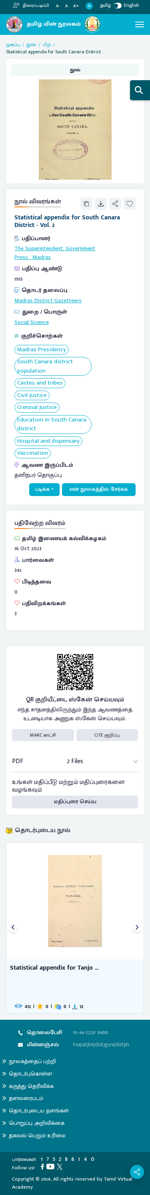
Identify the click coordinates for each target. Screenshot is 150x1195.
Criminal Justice (37, 407)
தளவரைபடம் (26, 1098)
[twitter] (61, 1166)
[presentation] (13, 928)
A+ (76, 6)
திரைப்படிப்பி (35, 5)
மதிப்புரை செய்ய (75, 801)
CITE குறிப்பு (107, 735)
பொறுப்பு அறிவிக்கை (36, 1123)
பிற (47, 44)
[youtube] (51, 1166)
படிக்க (42, 489)
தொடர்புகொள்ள (30, 1073)
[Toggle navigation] (139, 24)
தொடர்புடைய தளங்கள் (39, 1110)
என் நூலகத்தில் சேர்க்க (99, 489)
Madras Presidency (41, 349)
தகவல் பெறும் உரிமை (37, 1135)
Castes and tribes (40, 383)
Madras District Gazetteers (48, 301)
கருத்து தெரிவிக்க (31, 1086)
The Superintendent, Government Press (54, 253)
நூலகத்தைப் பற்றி (32, 1061)
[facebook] (43, 1166)
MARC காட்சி (43, 735)
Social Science (31, 322)
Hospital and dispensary (48, 441)
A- (58, 6)
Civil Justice (32, 395)
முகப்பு (13, 44)
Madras (41, 257)
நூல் (31, 44)
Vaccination (32, 453)
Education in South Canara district (51, 424)
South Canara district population (45, 366)
